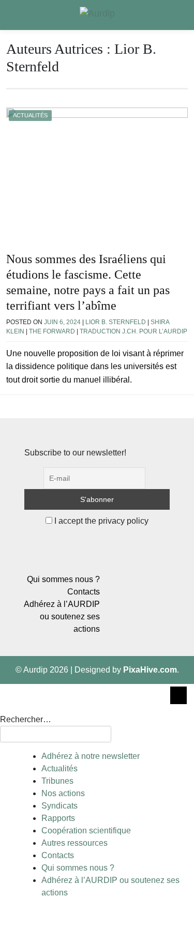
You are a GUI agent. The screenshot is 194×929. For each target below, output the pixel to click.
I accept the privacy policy (100, 520)
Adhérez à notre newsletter (90, 756)
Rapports (58, 818)
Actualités (30, 115)
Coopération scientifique (86, 830)
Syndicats (59, 805)
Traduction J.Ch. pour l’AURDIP (133, 331)
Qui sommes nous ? (63, 579)
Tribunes (57, 780)
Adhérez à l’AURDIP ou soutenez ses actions (62, 616)
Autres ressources (74, 843)
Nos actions (63, 793)
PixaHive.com (150, 669)
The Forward (52, 331)
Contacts (83, 591)
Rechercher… (25, 719)
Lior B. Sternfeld (115, 322)
